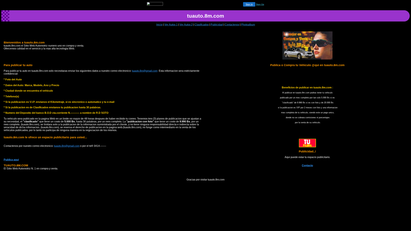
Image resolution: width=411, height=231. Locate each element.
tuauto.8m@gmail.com (144, 70)
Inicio (159, 24)
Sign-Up (260, 4)
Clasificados (202, 24)
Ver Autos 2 (186, 24)
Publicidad (217, 24)
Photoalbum (248, 24)
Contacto (307, 165)
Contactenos (232, 24)
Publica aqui (11, 159)
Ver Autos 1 (171, 24)
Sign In (249, 4)
